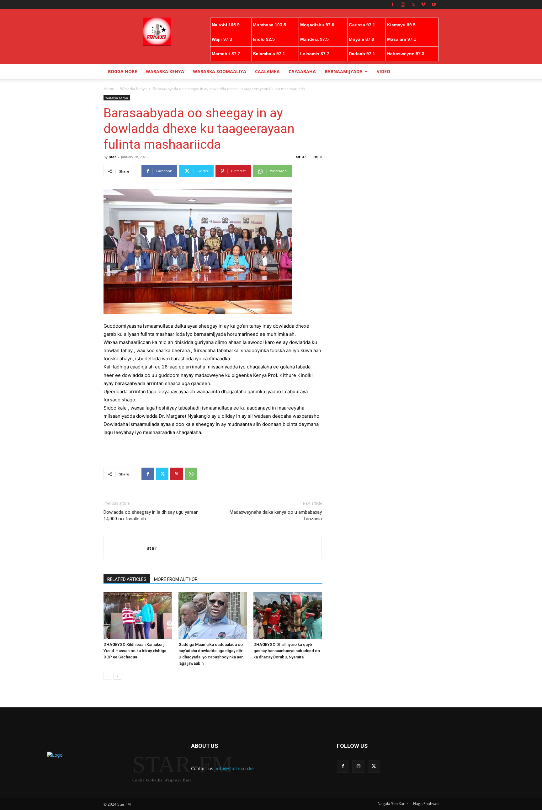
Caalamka (267, 71)
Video (383, 71)
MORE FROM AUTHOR (176, 579)
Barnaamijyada (344, 71)
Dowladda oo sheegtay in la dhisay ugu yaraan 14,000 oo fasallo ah (151, 515)
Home (109, 88)
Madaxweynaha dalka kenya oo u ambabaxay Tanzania (276, 515)
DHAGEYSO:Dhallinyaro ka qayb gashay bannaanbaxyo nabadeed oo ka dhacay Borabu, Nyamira (286, 650)
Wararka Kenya (165, 71)
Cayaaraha (302, 71)
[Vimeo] (423, 4)
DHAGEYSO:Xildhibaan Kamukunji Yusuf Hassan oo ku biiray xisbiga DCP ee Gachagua (135, 650)
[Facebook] (392, 4)
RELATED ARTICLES (126, 579)
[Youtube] (433, 4)
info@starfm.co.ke (235, 768)
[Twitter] (413, 4)
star (112, 156)
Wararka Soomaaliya (219, 71)
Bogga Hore (122, 71)
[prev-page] (107, 676)
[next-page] (117, 676)
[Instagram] (402, 4)
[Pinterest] (176, 474)
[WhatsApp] (191, 474)
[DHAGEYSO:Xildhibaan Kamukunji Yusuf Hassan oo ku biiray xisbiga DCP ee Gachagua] (138, 615)
